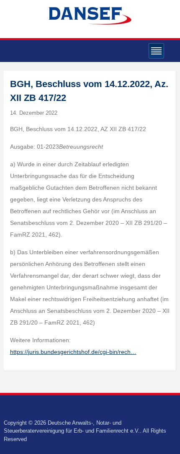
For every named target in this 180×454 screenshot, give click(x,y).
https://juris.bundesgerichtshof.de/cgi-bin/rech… (73, 351)
